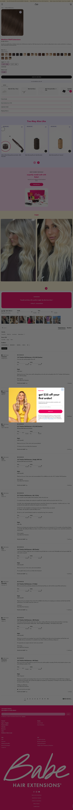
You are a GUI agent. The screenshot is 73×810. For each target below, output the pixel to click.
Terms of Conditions (51, 418)
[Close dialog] (62, 389)
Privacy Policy (45, 418)
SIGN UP (50, 411)
